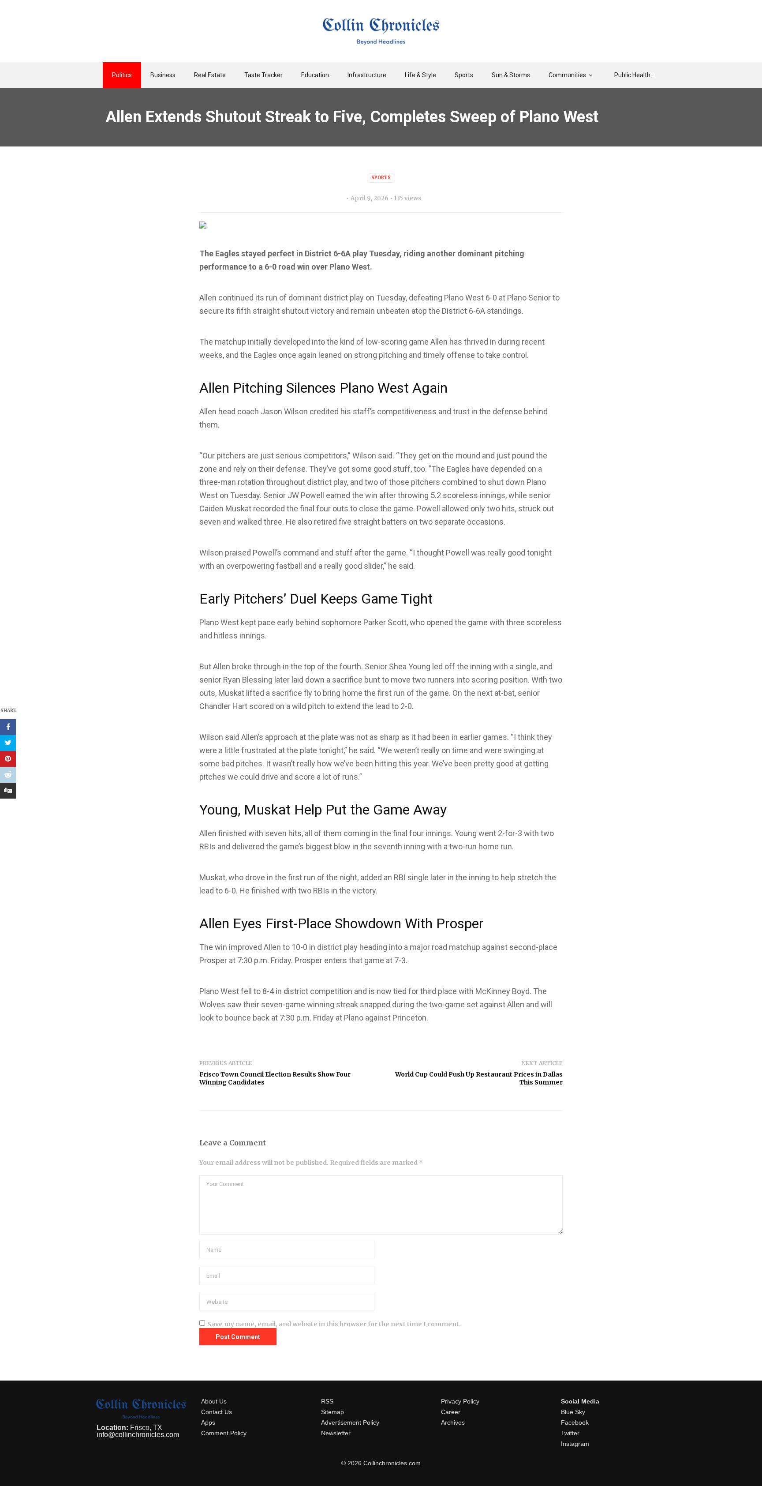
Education (315, 75)
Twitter (570, 1433)
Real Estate (210, 75)
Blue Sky (573, 1411)
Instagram (575, 1443)
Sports (464, 75)
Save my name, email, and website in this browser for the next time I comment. (334, 1324)
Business (163, 75)
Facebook (575, 1422)
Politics (122, 75)
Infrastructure (366, 75)
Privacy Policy (460, 1401)
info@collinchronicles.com (138, 1434)
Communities (567, 75)
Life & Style (420, 75)
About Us (214, 1401)
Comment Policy (224, 1433)
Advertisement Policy (350, 1422)
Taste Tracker (263, 75)
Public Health (632, 75)
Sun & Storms (511, 75)
